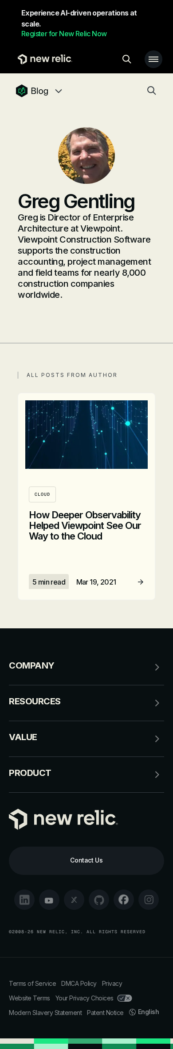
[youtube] (49, 899)
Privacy (112, 983)
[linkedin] (24, 899)
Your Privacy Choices (84, 998)
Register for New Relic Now (63, 33)
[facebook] (123, 899)
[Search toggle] (127, 59)
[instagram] (148, 899)
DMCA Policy (79, 983)
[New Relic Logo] (43, 59)
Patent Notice (105, 1012)
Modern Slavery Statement (45, 1012)
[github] (99, 899)
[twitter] (74, 899)
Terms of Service (32, 983)
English (148, 1011)
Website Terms (29, 998)
